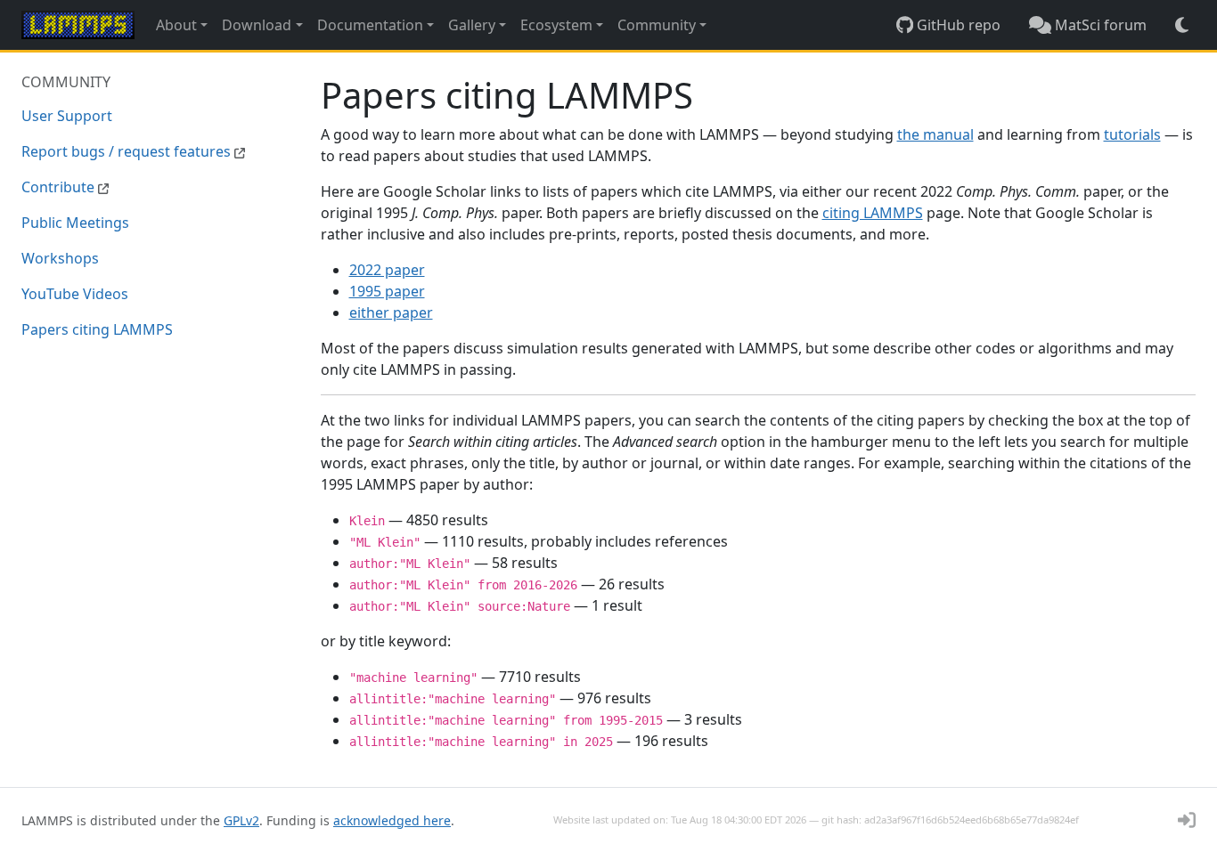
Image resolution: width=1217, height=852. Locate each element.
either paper (391, 312)
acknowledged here (392, 820)
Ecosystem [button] (556, 25)
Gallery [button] (471, 25)
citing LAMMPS (872, 213)
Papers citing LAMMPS (97, 329)
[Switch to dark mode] (1182, 24)
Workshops (60, 258)
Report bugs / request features (127, 151)
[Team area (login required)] (1187, 820)
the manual (935, 134)
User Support (66, 116)
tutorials (1132, 134)
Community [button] (656, 25)
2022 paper (387, 270)
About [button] (176, 25)
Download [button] (256, 25)
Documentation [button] (370, 25)
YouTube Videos (74, 294)
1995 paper (387, 291)
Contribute (59, 187)
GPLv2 (241, 820)
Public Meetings (75, 222)
